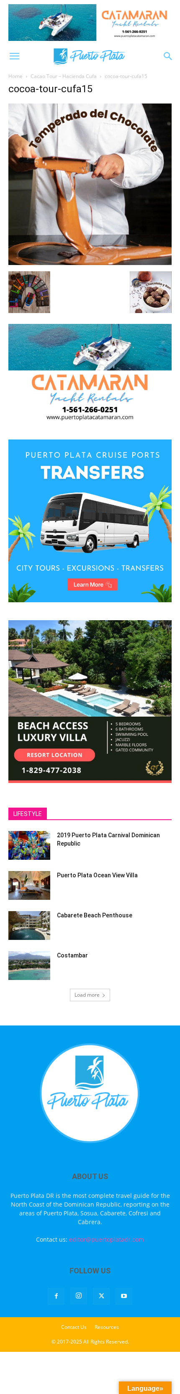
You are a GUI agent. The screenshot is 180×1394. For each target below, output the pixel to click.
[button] (14, 56)
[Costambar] (29, 965)
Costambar (72, 955)
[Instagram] (78, 1296)
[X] (101, 1296)
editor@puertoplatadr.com (106, 1239)
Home (15, 76)
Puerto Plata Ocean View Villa (97, 875)
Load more (87, 994)
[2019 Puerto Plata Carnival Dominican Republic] (29, 845)
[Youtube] (124, 1296)
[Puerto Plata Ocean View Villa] (29, 885)
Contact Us (74, 1327)
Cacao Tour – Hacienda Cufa (64, 76)
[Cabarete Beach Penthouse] (29, 925)
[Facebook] (56, 1296)
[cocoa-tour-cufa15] (90, 262)
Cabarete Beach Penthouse (94, 915)
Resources (107, 1327)
